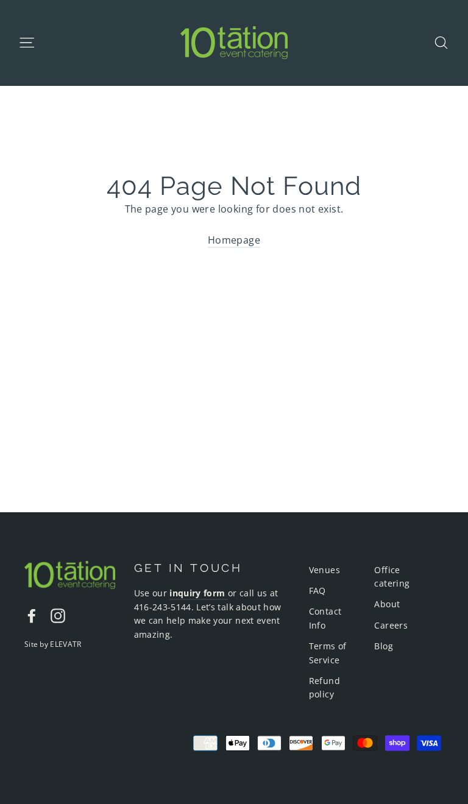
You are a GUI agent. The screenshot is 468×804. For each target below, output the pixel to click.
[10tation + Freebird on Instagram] (58, 615)
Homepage (234, 240)
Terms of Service (328, 652)
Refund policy (324, 687)
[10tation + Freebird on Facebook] (31, 615)
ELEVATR (65, 644)
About (387, 604)
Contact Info (325, 617)
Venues (324, 570)
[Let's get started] (226, 593)
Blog (383, 646)
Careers (391, 625)
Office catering (392, 576)
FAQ (317, 590)
